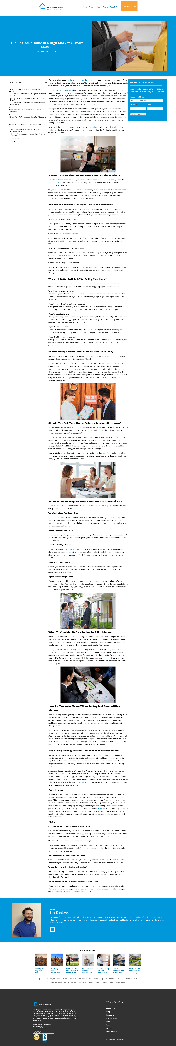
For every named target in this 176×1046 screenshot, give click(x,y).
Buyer (52, 979)
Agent (40, 979)
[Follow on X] (107, 1002)
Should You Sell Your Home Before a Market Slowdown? (25, 111)
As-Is (46, 979)
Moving (118, 979)
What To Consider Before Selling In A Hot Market (27, 124)
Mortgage (110, 979)
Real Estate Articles (130, 979)
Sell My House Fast (86, 982)
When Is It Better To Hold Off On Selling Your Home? (27, 99)
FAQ (108, 1022)
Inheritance (93, 979)
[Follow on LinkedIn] (118, 1002)
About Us (114, 7)
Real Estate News (55, 982)
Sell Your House (129, 6)
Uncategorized (122, 982)
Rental (66, 982)
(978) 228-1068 (38, 1031)
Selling (104, 982)
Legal (102, 979)
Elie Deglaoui (42, 51)
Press (108, 1025)
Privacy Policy (111, 1032)
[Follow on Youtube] (122, 1002)
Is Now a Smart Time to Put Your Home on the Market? (25, 90)
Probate (109, 1028)
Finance (73, 979)
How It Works (102, 7)
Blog (108, 1012)
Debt (58, 979)
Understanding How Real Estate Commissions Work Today (27, 103)
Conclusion (15, 138)
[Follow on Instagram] (111, 1002)
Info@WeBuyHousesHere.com (43, 1033)
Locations (110, 1015)
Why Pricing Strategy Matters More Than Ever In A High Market (28, 135)
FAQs (13, 141)
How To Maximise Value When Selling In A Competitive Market (24, 130)
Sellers (98, 982)
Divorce (65, 979)
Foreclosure (82, 979)
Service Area (88, 7)
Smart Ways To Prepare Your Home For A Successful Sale (27, 118)
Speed (111, 982)
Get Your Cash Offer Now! (138, 114)
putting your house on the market (80, 80)
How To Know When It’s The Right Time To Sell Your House (28, 94)
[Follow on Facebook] (115, 1002)
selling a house (104, 755)
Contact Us (110, 1008)
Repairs (74, 982)
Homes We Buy (112, 1018)
